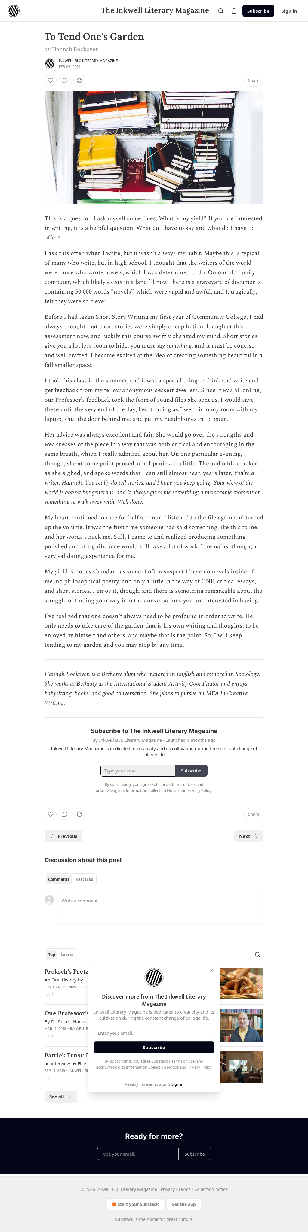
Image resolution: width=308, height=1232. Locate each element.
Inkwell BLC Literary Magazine (88, 61)
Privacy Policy (199, 1067)
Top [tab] (51, 954)
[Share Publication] (234, 11)
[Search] (221, 11)
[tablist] (71, 879)
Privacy (168, 1189)
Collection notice (211, 1189)
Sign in (289, 11)
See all (56, 1097)
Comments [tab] (58, 879)
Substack (124, 1219)
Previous (67, 836)
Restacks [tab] (84, 879)
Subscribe (258, 11)
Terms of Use (183, 1061)
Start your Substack (138, 1204)
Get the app (183, 1204)
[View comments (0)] (65, 81)
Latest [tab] (67, 954)
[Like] (51, 81)
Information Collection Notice (152, 1067)
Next (244, 836)
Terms (184, 1189)
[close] (212, 970)
